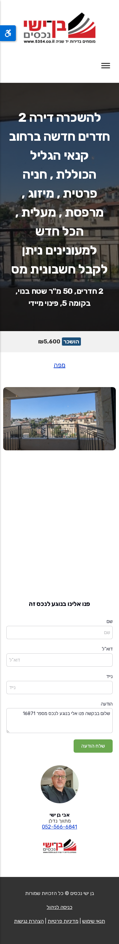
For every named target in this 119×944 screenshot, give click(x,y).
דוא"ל (107, 649)
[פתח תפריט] (105, 66)
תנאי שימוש (93, 921)
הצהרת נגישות (29, 921)
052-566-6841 (59, 827)
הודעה (107, 704)
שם (110, 621)
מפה (59, 365)
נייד (109, 676)
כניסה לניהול (59, 907)
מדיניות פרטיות (63, 921)
